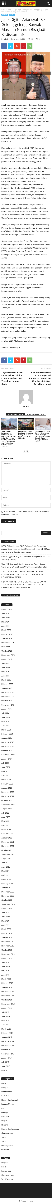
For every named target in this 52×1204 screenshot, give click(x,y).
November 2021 (7, 846)
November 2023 (7, 746)
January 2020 (6, 938)
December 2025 (7, 643)
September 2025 (8, 655)
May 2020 (5, 921)
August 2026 (6, 609)
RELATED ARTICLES (15, 414)
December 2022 (7, 792)
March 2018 (6, 1029)
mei (2, 1108)
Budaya (4, 1087)
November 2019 (7, 946)
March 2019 (6, 979)
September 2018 (8, 1004)
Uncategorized (7, 1146)
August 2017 (6, 1058)
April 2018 (5, 1025)
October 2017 (6, 1050)
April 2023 (5, 776)
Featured (4, 1096)
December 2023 (7, 742)
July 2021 (5, 863)
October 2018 (6, 1000)
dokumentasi (6, 1092)
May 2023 (5, 771)
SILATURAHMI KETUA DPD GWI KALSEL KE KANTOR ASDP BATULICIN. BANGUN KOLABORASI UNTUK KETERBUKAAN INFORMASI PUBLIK (24, 585)
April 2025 (5, 676)
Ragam (4, 1121)
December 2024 (7, 692)
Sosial (3, 1141)
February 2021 (7, 884)
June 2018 (5, 1016)
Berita (10, 10)
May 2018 (5, 1021)
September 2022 (8, 805)
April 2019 (5, 975)
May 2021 (5, 871)
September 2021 (8, 854)
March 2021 (6, 879)
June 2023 (5, 767)
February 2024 (7, 734)
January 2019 (6, 987)
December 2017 (7, 1041)
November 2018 (7, 996)
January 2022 (6, 838)
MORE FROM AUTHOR (35, 414)
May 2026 (5, 622)
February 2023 (7, 784)
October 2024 (6, 701)
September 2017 (8, 1054)
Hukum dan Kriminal (9, 1100)
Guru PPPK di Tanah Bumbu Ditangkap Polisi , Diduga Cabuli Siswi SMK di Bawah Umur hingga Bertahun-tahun (42, 436)
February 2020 (7, 933)
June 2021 (5, 867)
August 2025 (6, 659)
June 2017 (5, 1066)
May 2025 (5, 672)
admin (6, 39)
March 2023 (6, 780)
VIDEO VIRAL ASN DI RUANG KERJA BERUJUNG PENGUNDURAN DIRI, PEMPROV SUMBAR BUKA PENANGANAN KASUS (22, 574)
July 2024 (5, 713)
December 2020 (7, 892)
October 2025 (6, 651)
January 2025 (6, 688)
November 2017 (7, 1046)
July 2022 (5, 813)
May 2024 (5, 722)
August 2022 (6, 809)
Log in (3, 1167)
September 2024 (8, 705)
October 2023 (6, 751)
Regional (4, 1125)
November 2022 (7, 796)
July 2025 (5, 663)
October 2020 (6, 900)
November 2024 (7, 697)
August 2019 (6, 958)
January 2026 (6, 638)
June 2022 (5, 817)
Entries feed (6, 1171)
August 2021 (6, 859)
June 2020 (5, 917)
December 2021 (7, 842)
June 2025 (5, 668)
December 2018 (7, 992)
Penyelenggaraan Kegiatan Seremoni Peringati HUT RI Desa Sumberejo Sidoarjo (25, 434)
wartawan (5, 1150)
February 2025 (7, 684)
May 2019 (5, 971)
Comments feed (7, 1175)
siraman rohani (7, 1133)
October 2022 (6, 800)
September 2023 (8, 755)
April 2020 (5, 925)
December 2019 (7, 942)
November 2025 (7, 647)
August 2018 (6, 1008)
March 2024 (6, 730)
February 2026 (7, 634)
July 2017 (5, 1062)
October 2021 (6, 850)
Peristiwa (5, 1117)
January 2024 (6, 738)
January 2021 (6, 888)
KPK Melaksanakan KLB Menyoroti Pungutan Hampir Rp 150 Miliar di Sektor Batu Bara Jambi (40, 378)
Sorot (12, 15)
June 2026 (5, 618)
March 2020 (6, 929)
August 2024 (6, 709)
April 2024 (5, 726)
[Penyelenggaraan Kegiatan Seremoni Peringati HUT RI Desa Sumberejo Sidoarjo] (26, 424)
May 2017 (5, 1070)
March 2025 (6, 680)
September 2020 (8, 904)
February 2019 (7, 983)
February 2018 (7, 1033)
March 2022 (6, 830)
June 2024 (5, 717)
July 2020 (5, 913)
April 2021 (5, 875)
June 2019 (5, 967)
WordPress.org (7, 1179)
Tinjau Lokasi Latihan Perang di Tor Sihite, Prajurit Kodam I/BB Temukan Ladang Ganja (12, 378)
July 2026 (5, 614)
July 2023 (5, 763)
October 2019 (6, 950)
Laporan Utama (7, 1104)
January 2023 (6, 788)
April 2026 (5, 626)
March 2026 (6, 630)
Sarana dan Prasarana (10, 1129)
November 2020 (7, 896)
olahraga (4, 1112)
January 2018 (6, 1037)
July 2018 (5, 1012)
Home (3, 10)
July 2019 (5, 962)
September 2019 (8, 954)
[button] (48, 4)
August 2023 (6, 759)
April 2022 (5, 825)
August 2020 (6, 908)
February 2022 (7, 834)
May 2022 (5, 821)
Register (4, 1163)
